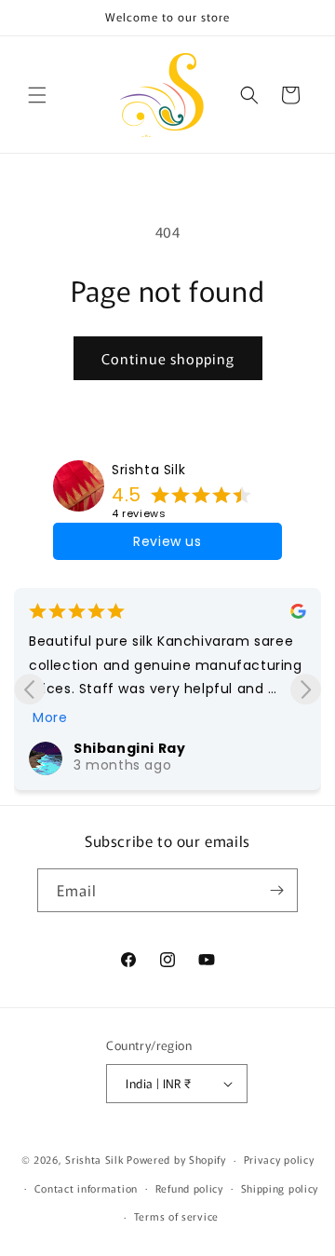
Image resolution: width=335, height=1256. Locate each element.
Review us (167, 541)
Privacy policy (279, 1159)
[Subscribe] (276, 890)
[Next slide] (305, 689)
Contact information (86, 1188)
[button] (37, 95)
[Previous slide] (29, 689)
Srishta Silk (148, 469)
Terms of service (176, 1215)
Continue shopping (167, 358)
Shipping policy (280, 1188)
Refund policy (189, 1188)
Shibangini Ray (129, 748)
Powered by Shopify (176, 1159)
